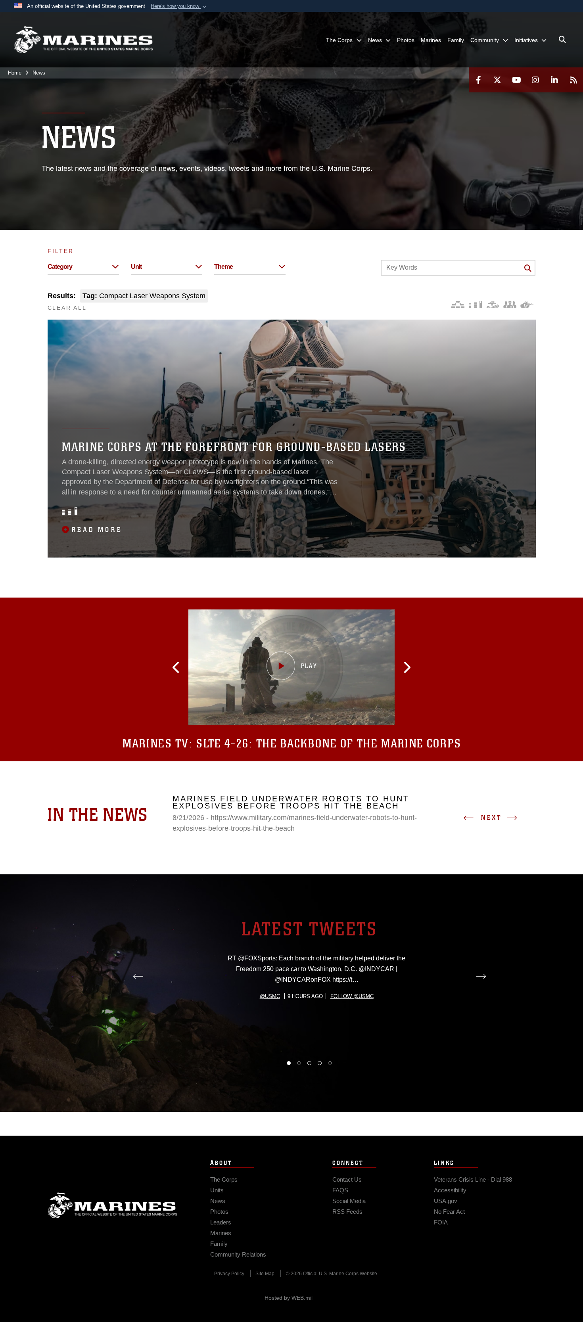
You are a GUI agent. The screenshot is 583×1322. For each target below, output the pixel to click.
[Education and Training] (475, 304)
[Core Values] (492, 304)
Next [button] (491, 817)
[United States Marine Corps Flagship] (83, 40)
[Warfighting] (526, 304)
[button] (179, 6)
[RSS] (573, 79)
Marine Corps (113, 1205)
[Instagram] (535, 79)
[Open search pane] (562, 39)
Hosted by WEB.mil (289, 1298)
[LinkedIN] (554, 79)
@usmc (270, 996)
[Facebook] (478, 79)
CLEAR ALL (67, 308)
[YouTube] (516, 79)
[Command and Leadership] (509, 304)
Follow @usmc (352, 996)
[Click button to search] (527, 268)
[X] (497, 79)
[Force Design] (457, 304)
